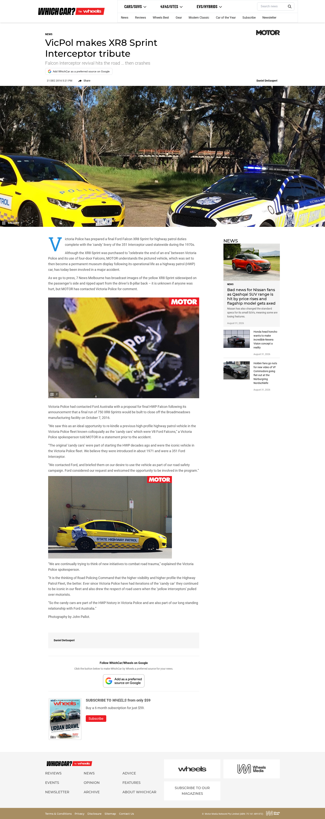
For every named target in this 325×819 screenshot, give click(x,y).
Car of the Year (226, 17)
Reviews (140, 17)
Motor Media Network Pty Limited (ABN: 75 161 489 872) (234, 814)
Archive (92, 792)
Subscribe (249, 17)
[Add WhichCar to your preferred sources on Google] (123, 681)
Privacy (80, 813)
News (124, 17)
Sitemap (111, 813)
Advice (129, 773)
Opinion (92, 783)
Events (52, 783)
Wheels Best (161, 17)
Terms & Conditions (58, 813)
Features (131, 783)
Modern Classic (199, 17)
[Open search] (290, 7)
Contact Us (126, 813)
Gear (179, 17)
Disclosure (94, 813)
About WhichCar (139, 792)
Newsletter (269, 17)
